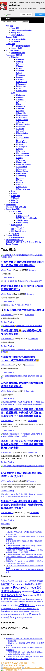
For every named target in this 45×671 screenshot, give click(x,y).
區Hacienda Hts (22, 133)
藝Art (18, 614)
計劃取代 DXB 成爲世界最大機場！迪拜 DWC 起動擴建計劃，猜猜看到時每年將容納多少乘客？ (22, 504)
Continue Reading (7, 277)
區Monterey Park (22, 153)
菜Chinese (20, 64)
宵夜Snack (15, 198)
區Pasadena (20, 160)
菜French (19, 68)
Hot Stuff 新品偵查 (18, 53)
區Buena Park (21, 106)
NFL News (15, 233)
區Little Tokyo (21, 142)
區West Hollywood (23, 189)
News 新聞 (15, 28)
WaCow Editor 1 (7, 270)
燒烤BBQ (19, 62)
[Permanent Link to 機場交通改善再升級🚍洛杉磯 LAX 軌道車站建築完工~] (22, 281)
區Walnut (19, 185)
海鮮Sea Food (21, 82)
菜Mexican (20, 79)
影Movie (26, 608)
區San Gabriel (21, 167)
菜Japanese (20, 75)
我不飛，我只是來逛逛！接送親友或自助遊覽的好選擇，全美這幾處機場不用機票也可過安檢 (22, 444)
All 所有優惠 (15, 41)
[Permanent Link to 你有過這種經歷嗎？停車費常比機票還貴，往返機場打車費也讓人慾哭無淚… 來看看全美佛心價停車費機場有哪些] (22, 403)
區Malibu (19, 149)
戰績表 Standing (22, 223)
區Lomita (19, 144)
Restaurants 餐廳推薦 (14, 55)
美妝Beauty (12, 614)
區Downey (20, 122)
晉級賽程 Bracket (22, 216)
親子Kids (24, 614)
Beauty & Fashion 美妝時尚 (21, 30)
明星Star (10, 611)
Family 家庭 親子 (17, 35)
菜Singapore (21, 84)
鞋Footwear (28, 617)
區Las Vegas (21, 140)
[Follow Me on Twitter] (11, 668)
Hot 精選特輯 (11, 205)
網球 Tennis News (17, 229)
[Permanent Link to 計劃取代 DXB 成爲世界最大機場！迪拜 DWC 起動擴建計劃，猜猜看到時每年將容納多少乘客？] (22, 495)
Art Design (4, 581)
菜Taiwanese (21, 86)
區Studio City (21, 176)
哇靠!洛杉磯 (8, 663)
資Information (35, 614)
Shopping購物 (16, 599)
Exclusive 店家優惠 (18, 39)
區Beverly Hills (21, 102)
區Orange (19, 158)
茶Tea (13, 191)
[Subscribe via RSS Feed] (13, 665)
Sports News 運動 (13, 209)
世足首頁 (19, 214)
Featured (19, 587)
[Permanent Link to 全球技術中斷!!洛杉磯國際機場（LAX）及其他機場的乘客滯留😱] (22, 351)
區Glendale (20, 131)
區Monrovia (20, 151)
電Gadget (21, 617)
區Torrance (20, 178)
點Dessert (14, 202)
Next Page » (5, 524)
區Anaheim (20, 97)
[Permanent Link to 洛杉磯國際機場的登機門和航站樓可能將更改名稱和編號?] (22, 377)
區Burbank (20, 109)
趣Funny (11, 617)
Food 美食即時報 (12, 50)
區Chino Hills (21, 113)
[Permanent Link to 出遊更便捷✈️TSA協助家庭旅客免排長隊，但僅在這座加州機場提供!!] (22, 256)
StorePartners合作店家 (14, 240)
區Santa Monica (22, 171)
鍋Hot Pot (14, 200)
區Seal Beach (21, 173)
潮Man (16, 611)
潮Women (22, 611)
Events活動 (36, 584)
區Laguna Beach (22, 138)
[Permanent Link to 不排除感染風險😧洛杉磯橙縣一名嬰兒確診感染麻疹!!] (22, 326)
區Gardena (20, 129)
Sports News (25, 599)
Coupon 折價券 (12, 37)
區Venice (19, 182)
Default (5, 584)
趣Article (4, 617)
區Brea (18, 104)
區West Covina (21, 187)
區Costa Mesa (21, 117)
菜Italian (19, 73)
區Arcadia (20, 100)
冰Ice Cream (15, 196)
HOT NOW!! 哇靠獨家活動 (20, 46)
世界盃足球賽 (16, 211)
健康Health (40, 605)
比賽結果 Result (22, 220)
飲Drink (14, 193)
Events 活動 (10, 44)
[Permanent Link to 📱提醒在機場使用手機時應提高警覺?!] (22, 305)
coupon (25, 581)
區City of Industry (23, 115)
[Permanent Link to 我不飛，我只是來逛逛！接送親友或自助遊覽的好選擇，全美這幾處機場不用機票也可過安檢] (22, 435)
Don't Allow (26, 15)
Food (27, 588)
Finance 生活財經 (12, 235)
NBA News (20, 227)
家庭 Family (16, 608)
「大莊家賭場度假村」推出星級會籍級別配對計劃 (24, 554)
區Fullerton (20, 126)
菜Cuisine (14, 57)
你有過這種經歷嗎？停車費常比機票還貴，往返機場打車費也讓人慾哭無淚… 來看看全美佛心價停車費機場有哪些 (22, 412)
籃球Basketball (16, 225)
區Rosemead (21, 162)
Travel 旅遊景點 (31, 601)
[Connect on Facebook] (33, 668)
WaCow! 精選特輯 (10, 605)
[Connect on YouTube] (11, 670)
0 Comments (31, 270)
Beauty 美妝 (15, 33)
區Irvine (19, 135)
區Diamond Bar (22, 120)
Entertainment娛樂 (21, 584)
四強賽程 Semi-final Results (26, 218)
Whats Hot (26, 605)
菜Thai (18, 88)
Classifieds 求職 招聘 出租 (16, 207)
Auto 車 (10, 581)
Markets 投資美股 (17, 237)
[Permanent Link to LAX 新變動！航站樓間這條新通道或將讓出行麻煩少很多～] (22, 467)
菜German (20, 71)
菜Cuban (19, 66)
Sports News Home (36, 599)
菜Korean (19, 77)
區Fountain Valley (23, 124)
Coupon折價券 (35, 580)
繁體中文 (9, 18)
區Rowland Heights (23, 164)
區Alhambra (20, 95)
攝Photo (33, 609)
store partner (5, 601)
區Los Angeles (21, 147)
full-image (15, 591)
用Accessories (31, 611)
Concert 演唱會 (16, 48)
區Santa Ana (21, 169)
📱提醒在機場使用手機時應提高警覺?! (22, 310)
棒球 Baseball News (18, 231)
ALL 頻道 (9, 26)
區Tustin (19, 180)
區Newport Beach (22, 155)
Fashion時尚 (7, 588)
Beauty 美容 (17, 581)
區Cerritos (20, 111)
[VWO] (8, 15)
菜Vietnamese (21, 91)
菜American (20, 59)
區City (13, 93)
